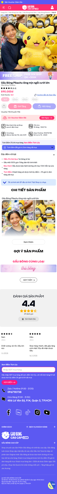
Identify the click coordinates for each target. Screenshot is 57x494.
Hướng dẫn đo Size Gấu (46, 95)
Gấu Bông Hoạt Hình (29, 12)
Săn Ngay (45, 118)
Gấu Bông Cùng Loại (28, 261)
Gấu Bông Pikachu (44, 12)
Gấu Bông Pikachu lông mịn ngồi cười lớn (25, 82)
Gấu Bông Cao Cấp (15, 12)
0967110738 (48, 133)
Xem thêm (27, 280)
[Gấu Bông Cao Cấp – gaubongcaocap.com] (30, 7)
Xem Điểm (8, 382)
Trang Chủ (4, 12)
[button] (54, 43)
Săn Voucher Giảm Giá (13, 2)
